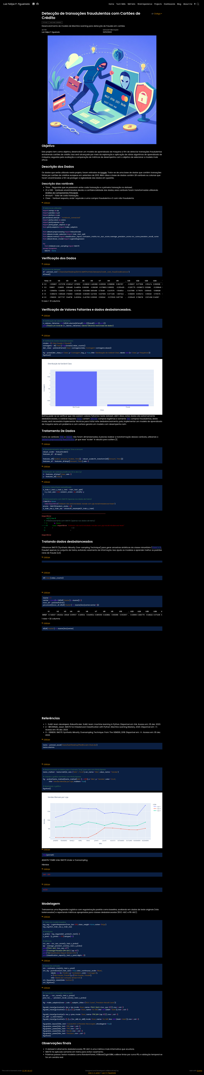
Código (157, 13)
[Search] (198, 4)
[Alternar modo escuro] (194, 4)
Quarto (199, 1071)
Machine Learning (55, 22)
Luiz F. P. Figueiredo (109, 1073)
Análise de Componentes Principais (61, 193)
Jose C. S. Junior (94, 1073)
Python (45, 22)
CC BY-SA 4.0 (27, 1071)
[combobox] (199, 4)
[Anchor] (56, 145)
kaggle (104, 172)
